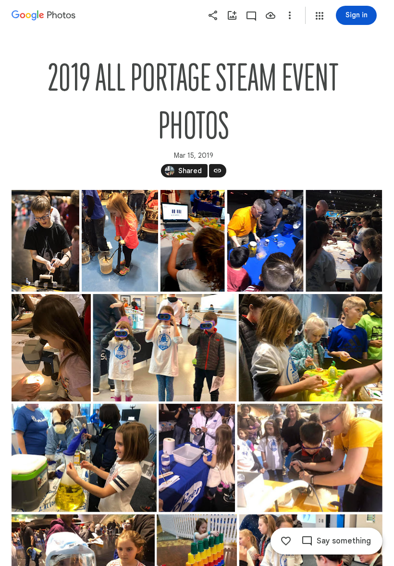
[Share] (212, 15)
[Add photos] (232, 15)
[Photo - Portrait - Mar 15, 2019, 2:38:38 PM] (197, 458)
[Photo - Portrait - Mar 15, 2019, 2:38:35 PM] (45, 241)
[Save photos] (270, 15)
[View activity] (251, 15)
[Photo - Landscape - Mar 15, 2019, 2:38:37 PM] (164, 347)
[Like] (286, 541)
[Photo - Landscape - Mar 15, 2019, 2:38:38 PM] (84, 458)
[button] (319, 15)
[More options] (289, 15)
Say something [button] (344, 541)
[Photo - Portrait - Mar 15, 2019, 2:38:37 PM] (120, 241)
